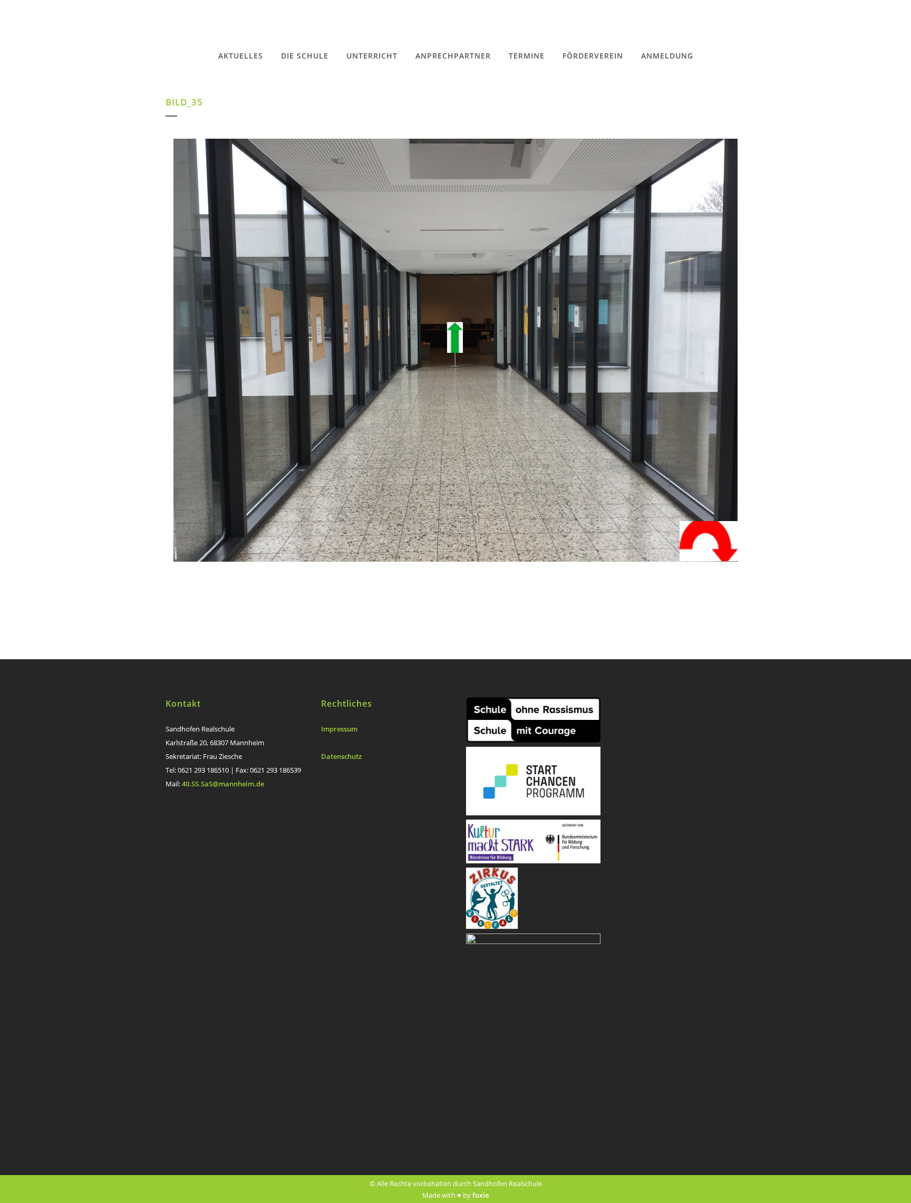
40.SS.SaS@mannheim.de (223, 783)
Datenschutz (341, 756)
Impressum (339, 729)
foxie (480, 1195)
